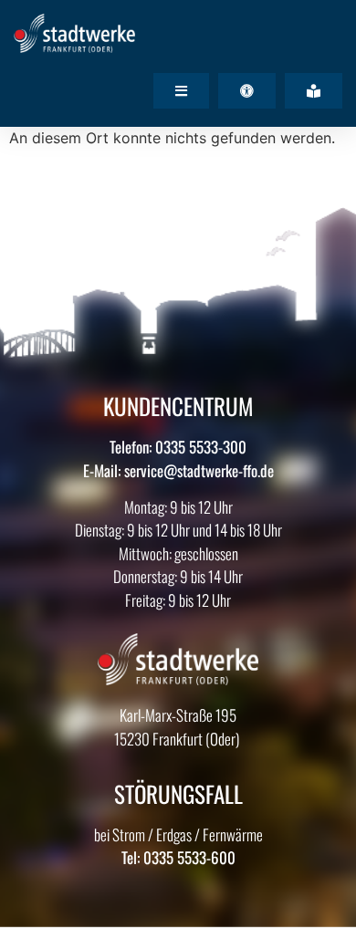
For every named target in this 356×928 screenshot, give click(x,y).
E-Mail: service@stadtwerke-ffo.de (178, 470)
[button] (181, 91)
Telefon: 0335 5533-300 (178, 446)
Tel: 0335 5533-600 (178, 857)
